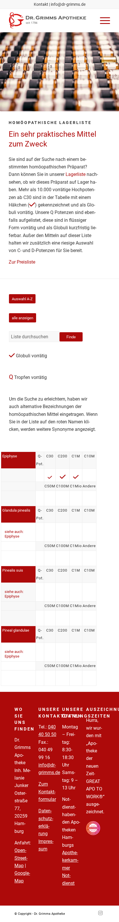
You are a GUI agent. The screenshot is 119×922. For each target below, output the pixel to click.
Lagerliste (75, 174)
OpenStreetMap (20, 858)
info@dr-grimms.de (68, 4)
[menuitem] (102, 20)
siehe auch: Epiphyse (14, 533)
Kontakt (41, 4)
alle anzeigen (22, 318)
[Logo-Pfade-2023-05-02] (49, 20)
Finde (71, 337)
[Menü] (102, 20)
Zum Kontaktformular (47, 791)
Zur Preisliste (22, 262)
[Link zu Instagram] (100, 913)
